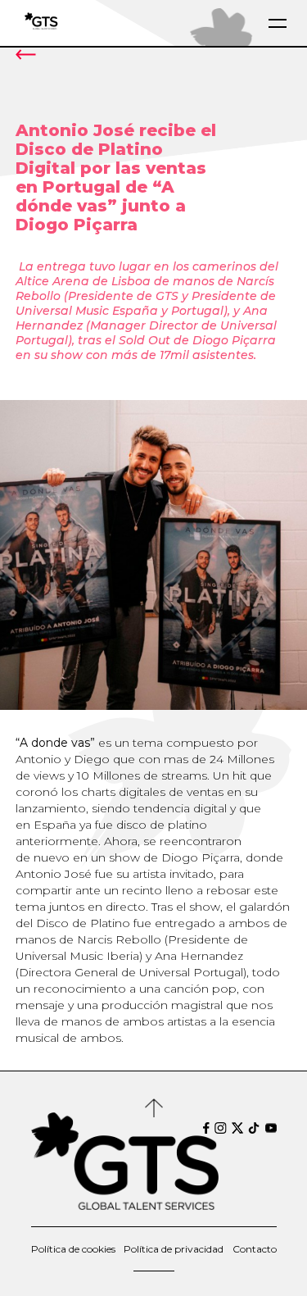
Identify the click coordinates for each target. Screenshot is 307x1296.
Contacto (255, 1249)
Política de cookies (73, 1249)
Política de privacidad (173, 1249)
